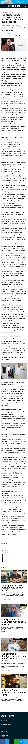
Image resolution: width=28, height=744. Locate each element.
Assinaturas (4, 735)
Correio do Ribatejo (14, 6)
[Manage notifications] (3, 736)
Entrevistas (7, 12)
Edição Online (4, 739)
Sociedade (23, 570)
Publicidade (4, 731)
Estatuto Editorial (6, 724)
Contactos (4, 720)
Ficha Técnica (4, 727)
